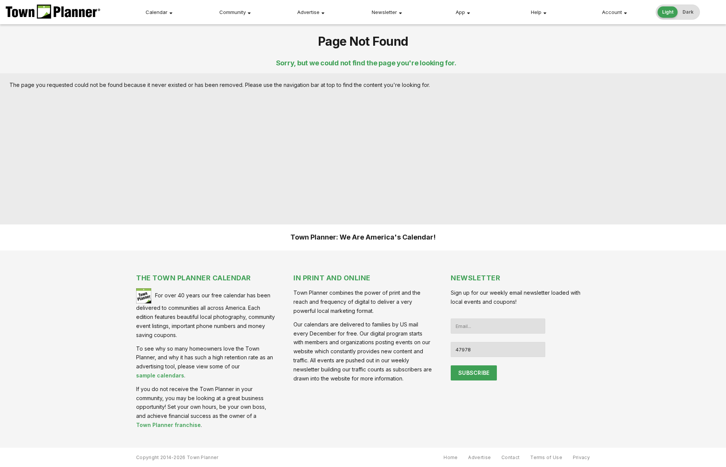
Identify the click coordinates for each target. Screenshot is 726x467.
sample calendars (160, 375)
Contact (510, 457)
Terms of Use (546, 457)
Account (612, 12)
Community (232, 12)
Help (536, 12)
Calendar (157, 12)
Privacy (581, 457)
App (460, 12)
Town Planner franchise (168, 425)
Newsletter (384, 12)
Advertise (308, 12)
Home (451, 457)
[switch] (678, 12)
